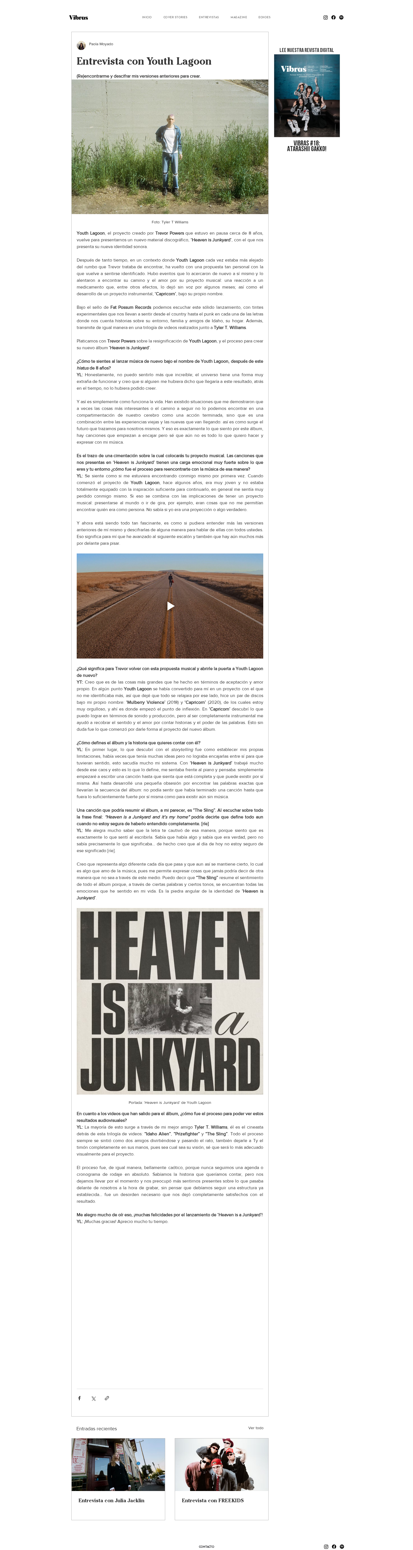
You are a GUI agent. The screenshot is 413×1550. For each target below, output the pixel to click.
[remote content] (170, 1304)
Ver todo (256, 1428)
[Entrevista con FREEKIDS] (221, 1464)
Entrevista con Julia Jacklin (111, 1500)
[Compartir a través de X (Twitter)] (93, 1398)
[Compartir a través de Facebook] (79, 1398)
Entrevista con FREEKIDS (213, 1500)
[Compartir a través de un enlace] (107, 1398)
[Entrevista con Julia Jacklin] (118, 1464)
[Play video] (170, 606)
